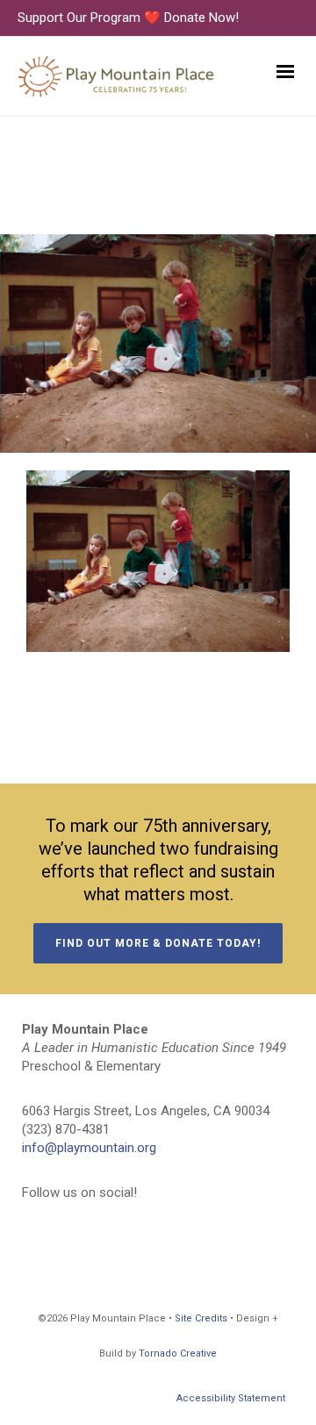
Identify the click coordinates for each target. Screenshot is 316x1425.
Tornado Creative (178, 1353)
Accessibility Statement (230, 1398)
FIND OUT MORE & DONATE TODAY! (158, 943)
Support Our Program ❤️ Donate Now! (128, 17)
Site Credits (201, 1318)
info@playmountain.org (89, 1148)
